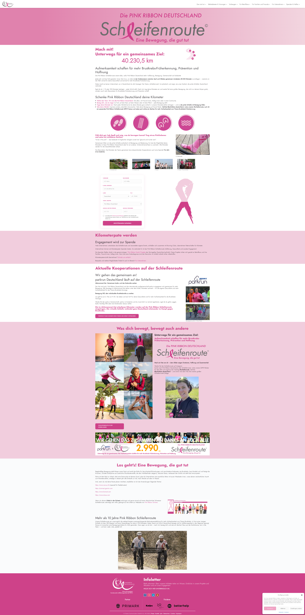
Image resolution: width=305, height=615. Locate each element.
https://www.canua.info (102, 485)
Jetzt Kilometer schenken (122, 223)
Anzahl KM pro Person (109, 208)
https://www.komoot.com (103, 492)
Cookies (173, 613)
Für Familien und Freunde (260, 4)
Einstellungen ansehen (296, 608)
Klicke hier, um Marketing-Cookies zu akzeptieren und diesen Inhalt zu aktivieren (152, 550)
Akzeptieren (270, 608)
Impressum (286, 612)
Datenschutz (281, 612)
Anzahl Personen (128, 208)
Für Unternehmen (277, 4)
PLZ (131, 193)
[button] (302, 595)
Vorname (105, 178)
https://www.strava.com (102, 495)
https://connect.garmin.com (103, 488)
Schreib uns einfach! (124, 257)
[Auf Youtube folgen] (157, 595)
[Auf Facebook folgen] (145, 595)
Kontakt (157, 613)
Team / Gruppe (107, 200)
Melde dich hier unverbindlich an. (157, 589)
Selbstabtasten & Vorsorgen (217, 4)
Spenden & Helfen (292, 4)
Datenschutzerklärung (118, 215)
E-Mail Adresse (107, 185)
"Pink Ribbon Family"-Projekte (136, 252)
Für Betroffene (244, 4)
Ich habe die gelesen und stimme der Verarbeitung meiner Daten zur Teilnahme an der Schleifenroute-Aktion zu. (122, 217)
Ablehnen (283, 608)
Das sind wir (201, 4)
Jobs (161, 613)
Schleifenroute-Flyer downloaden (105, 426)
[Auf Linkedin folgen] (153, 595)
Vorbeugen (232, 4)
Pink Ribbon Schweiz (151, 502)
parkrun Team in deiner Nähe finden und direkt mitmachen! (117, 316)
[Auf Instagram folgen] (149, 595)
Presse (152, 613)
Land (104, 193)
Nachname (126, 178)
